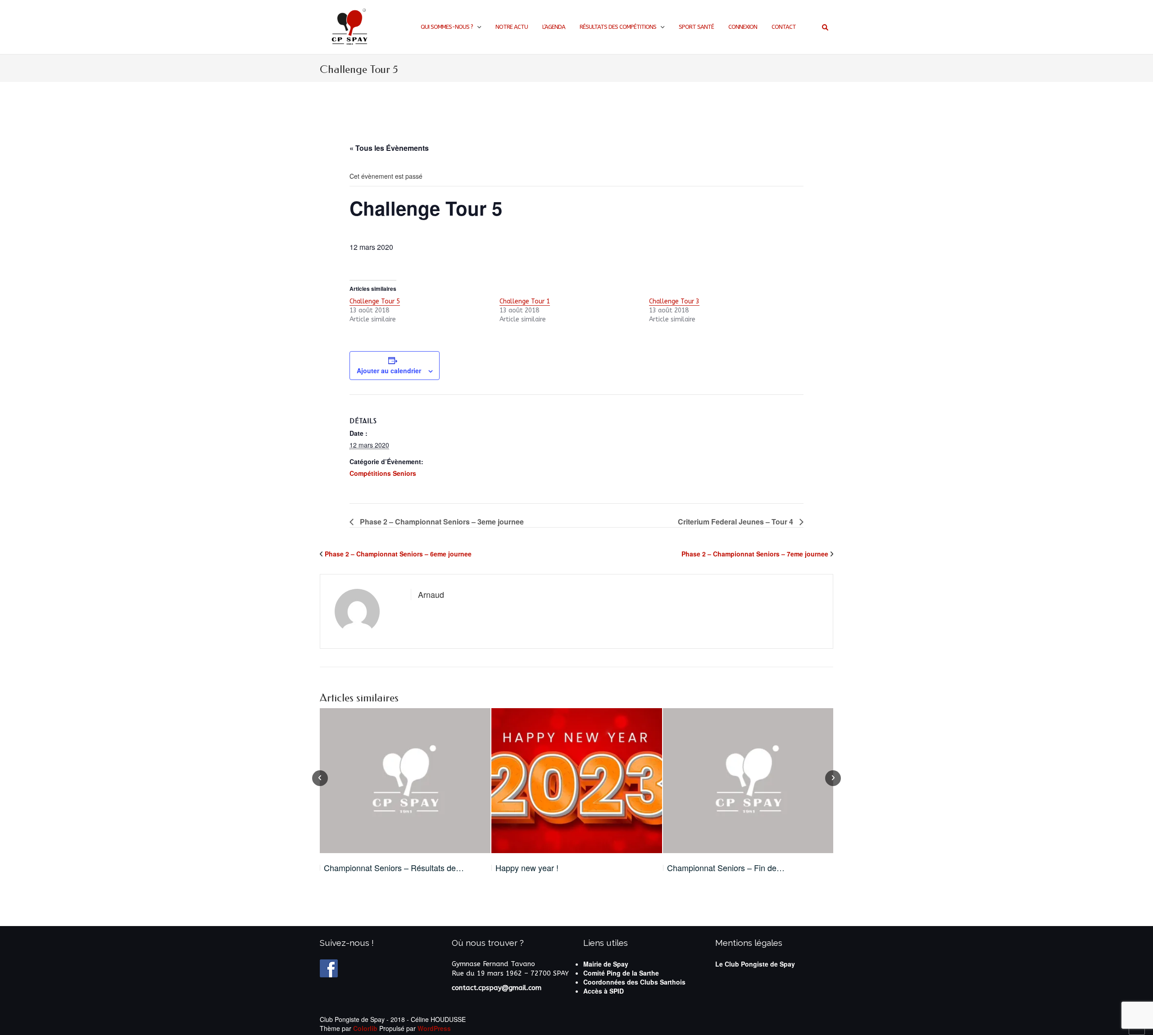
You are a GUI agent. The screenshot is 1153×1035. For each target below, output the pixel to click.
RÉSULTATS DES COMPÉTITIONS (618, 26)
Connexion (742, 26)
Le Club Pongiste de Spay (755, 963)
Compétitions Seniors (383, 473)
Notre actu (511, 26)
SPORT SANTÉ (696, 26)
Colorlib (365, 1028)
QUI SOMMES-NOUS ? (447, 26)
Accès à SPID (603, 990)
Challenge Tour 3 (674, 301)
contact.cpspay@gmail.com (496, 988)
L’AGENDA (553, 26)
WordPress (434, 1028)
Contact (784, 26)
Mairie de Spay (605, 963)
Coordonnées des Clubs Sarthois (634, 981)
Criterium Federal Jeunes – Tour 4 (736, 521)
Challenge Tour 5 (375, 301)
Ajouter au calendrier (389, 370)
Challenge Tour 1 (524, 301)
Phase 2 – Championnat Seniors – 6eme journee (398, 553)
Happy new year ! (526, 867)
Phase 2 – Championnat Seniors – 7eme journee (754, 553)
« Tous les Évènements (389, 148)
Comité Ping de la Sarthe (621, 972)
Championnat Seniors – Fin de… (726, 867)
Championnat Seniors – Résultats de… (394, 867)
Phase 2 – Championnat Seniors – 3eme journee (441, 521)
